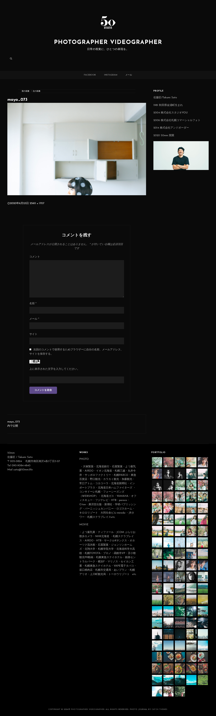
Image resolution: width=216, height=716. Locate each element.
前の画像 (25, 91)
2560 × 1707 (37, 203)
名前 (32, 303)
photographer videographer (108, 42)
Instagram (110, 75)
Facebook (90, 75)
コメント (34, 257)
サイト (33, 334)
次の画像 (36, 91)
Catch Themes (159, 709)
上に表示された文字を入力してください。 (54, 369)
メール (128, 75)
